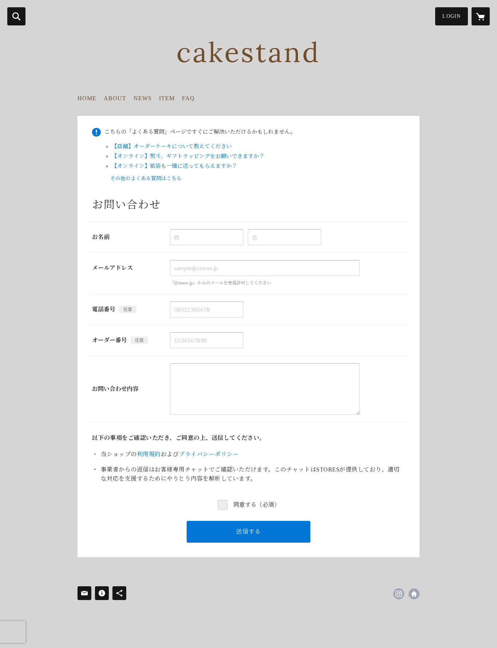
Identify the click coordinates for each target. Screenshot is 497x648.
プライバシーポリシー (209, 454)
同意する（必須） (256, 505)
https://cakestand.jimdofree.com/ (414, 593)
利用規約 (149, 454)
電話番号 (103, 309)
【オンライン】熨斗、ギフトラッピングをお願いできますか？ (188, 156)
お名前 (101, 237)
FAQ (188, 98)
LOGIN (451, 16)
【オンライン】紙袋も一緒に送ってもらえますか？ (174, 166)
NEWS (143, 98)
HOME (86, 98)
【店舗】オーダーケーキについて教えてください (172, 146)
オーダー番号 (109, 340)
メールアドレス (112, 268)
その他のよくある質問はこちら (146, 178)
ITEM (167, 98)
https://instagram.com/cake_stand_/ (398, 593)
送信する (248, 531)
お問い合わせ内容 (115, 389)
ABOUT (115, 98)
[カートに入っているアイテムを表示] (481, 16)
